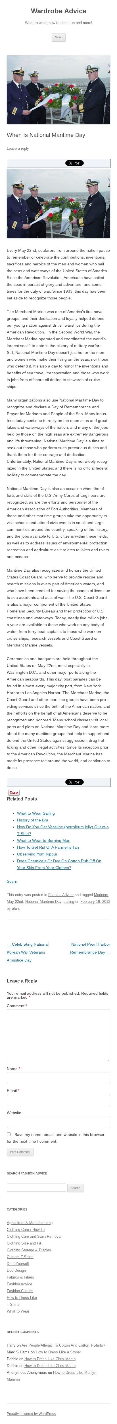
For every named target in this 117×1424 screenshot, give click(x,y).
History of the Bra (32, 820)
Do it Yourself (18, 1264)
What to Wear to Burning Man (43, 840)
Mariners (101, 895)
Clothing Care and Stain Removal (34, 1236)
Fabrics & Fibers (20, 1277)
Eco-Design (16, 1270)
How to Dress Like (22, 1298)
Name (13, 1068)
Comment (17, 1005)
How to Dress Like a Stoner (58, 1352)
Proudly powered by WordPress (31, 1414)
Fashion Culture (20, 1291)
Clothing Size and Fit (24, 1243)
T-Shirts (13, 1304)
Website (14, 1112)
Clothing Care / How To (26, 1229)
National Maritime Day (43, 901)
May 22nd (15, 901)
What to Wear (18, 1311)
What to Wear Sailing (36, 813)
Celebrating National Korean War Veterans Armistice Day (28, 952)
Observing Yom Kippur (37, 854)
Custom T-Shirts (20, 1257)
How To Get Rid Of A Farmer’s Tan (48, 847)
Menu (58, 37)
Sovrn (12, 881)
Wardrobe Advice (58, 11)
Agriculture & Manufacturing (30, 1223)
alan (15, 908)
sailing (69, 901)
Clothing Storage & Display (29, 1250)
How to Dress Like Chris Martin (50, 1359)
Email (13, 1090)
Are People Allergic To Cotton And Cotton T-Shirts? (63, 1345)
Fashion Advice (61, 895)
